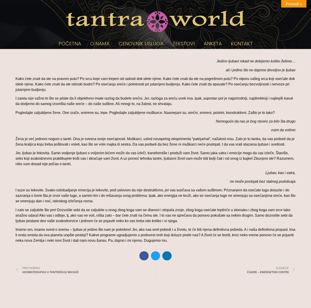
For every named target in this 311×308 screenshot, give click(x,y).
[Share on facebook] (144, 256)
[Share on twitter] (155, 256)
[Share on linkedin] (167, 256)
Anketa (213, 43)
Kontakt (242, 43)
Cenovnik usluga (141, 43)
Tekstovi (184, 43)
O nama (100, 43)
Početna (70, 43)
